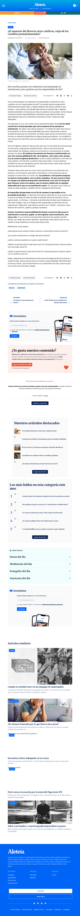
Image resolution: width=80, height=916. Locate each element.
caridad (12, 650)
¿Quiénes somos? (39, 909)
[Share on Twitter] (64, 95)
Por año (54, 875)
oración (12, 769)
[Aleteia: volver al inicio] (40, 4)
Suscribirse (40, 891)
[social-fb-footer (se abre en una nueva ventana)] (38, 904)
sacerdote (13, 803)
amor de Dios (14, 701)
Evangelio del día (20, 571)
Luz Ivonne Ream (30, 38)
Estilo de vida (12, 880)
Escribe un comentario (40, 403)
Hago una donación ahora (20, 364)
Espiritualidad (12, 23)
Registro (17, 13)
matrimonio (21, 288)
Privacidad (66, 909)
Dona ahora (39, 13)
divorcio (11, 288)
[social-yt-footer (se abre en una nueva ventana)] (34, 904)
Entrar (46, 396)
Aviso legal (49, 909)
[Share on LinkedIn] (61, 95)
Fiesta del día (17, 556)
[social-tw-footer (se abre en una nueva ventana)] (42, 904)
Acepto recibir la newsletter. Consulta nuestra (31, 330)
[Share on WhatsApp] (71, 95)
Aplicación (33, 878)
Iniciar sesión (41, 896)
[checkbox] (10, 330)
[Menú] (14, 5)
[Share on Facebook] (57, 95)
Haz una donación (26, 909)
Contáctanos (58, 909)
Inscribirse (14, 336)
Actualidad (11, 875)
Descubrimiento (12, 883)
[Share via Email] (68, 95)
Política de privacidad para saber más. (52, 604)
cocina (12, 735)
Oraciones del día (20, 578)
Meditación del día (21, 564)
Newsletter (33, 875)
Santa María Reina (46, 8)
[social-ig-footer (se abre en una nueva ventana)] (45, 904)
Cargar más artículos (40, 472)
